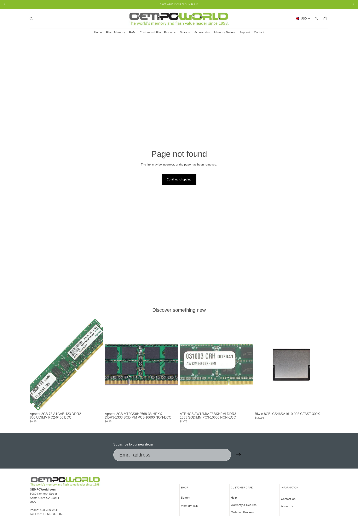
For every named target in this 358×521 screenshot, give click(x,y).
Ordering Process (242, 512)
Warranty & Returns (243, 505)
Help (234, 497)
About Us (287, 506)
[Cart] (325, 18)
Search (185, 497)
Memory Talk (189, 506)
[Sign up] (239, 455)
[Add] (96, 404)
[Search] (31, 18)
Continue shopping (179, 179)
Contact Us (288, 498)
